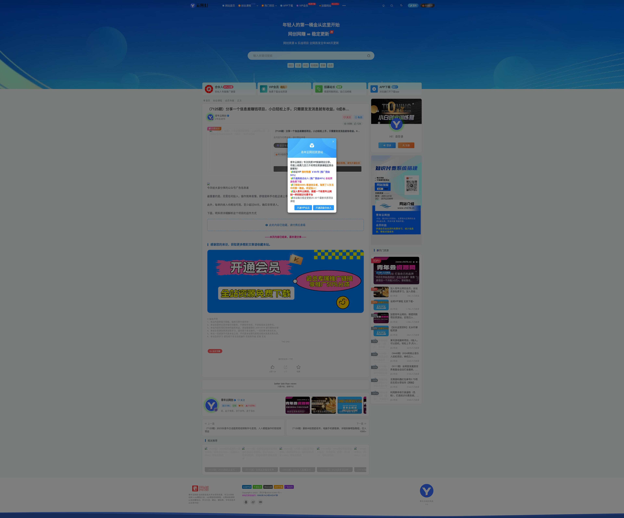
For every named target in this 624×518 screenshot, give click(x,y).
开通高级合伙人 (324, 207)
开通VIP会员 (303, 207)
